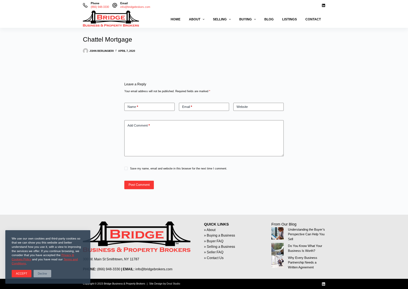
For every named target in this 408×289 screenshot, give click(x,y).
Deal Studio (173, 283)
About (194, 19)
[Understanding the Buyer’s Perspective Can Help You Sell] (277, 233)
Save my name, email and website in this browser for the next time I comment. (178, 168)
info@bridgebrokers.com (135, 6)
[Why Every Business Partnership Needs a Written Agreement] (277, 261)
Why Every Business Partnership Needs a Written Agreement (302, 262)
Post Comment (139, 184)
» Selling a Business (219, 246)
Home (175, 19)
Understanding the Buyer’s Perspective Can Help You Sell (306, 234)
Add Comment (139, 125)
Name (133, 107)
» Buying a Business (219, 235)
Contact (313, 19)
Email (187, 107)
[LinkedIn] (323, 5)
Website (242, 107)
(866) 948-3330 (100, 6)
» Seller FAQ (213, 252)
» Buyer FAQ (213, 241)
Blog (269, 19)
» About (209, 230)
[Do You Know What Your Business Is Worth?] (277, 249)
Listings (289, 19)
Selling (220, 19)
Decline (42, 273)
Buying (245, 19)
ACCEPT (21, 273)
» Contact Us (214, 258)
